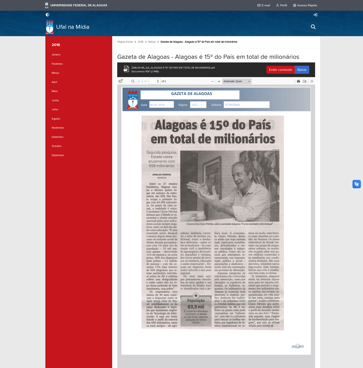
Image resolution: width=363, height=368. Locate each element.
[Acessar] (315, 15)
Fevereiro (57, 64)
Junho (55, 100)
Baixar (301, 70)
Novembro (58, 127)
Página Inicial (125, 42)
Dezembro (58, 155)
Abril (54, 82)
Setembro (57, 137)
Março (152, 42)
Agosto (56, 118)
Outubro (56, 146)
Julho (55, 109)
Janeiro (56, 54)
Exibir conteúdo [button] (280, 70)
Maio (55, 91)
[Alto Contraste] (47, 15)
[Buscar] (313, 27)
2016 (140, 42)
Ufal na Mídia (72, 27)
